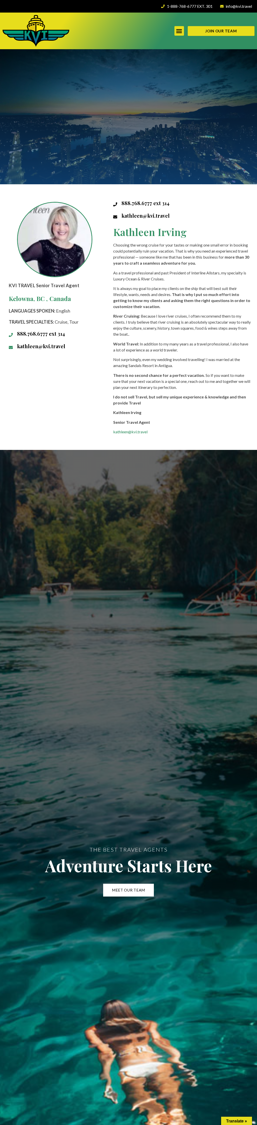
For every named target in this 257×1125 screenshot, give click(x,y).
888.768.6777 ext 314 (41, 333)
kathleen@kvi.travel (41, 346)
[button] (179, 31)
